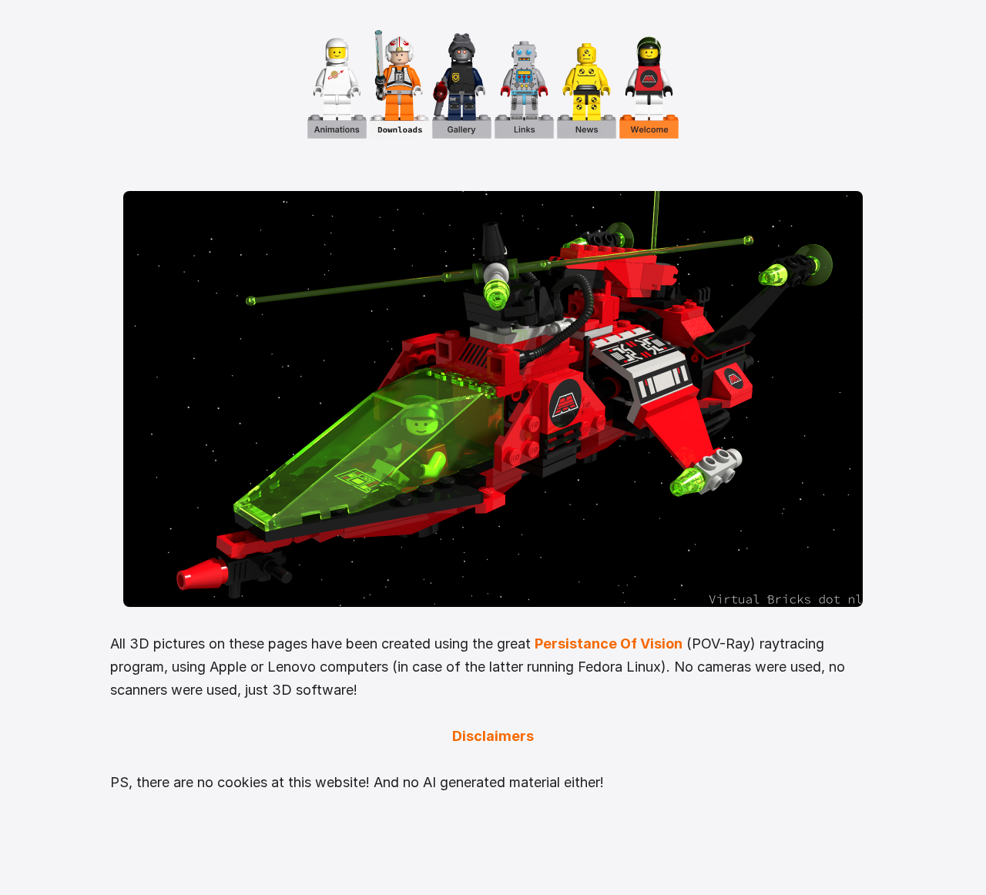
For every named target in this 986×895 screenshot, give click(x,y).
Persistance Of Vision (608, 643)
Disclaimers (493, 736)
